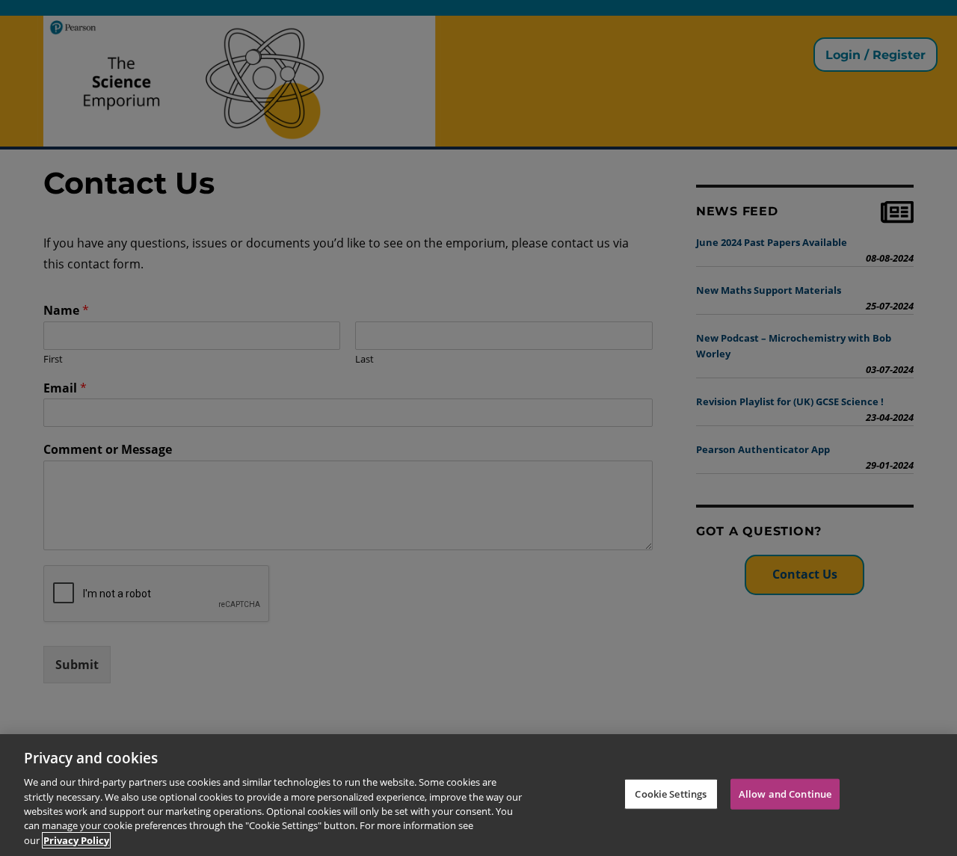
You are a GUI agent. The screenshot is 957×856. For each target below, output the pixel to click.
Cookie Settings (671, 793)
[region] (478, 795)
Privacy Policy (76, 840)
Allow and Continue (785, 793)
